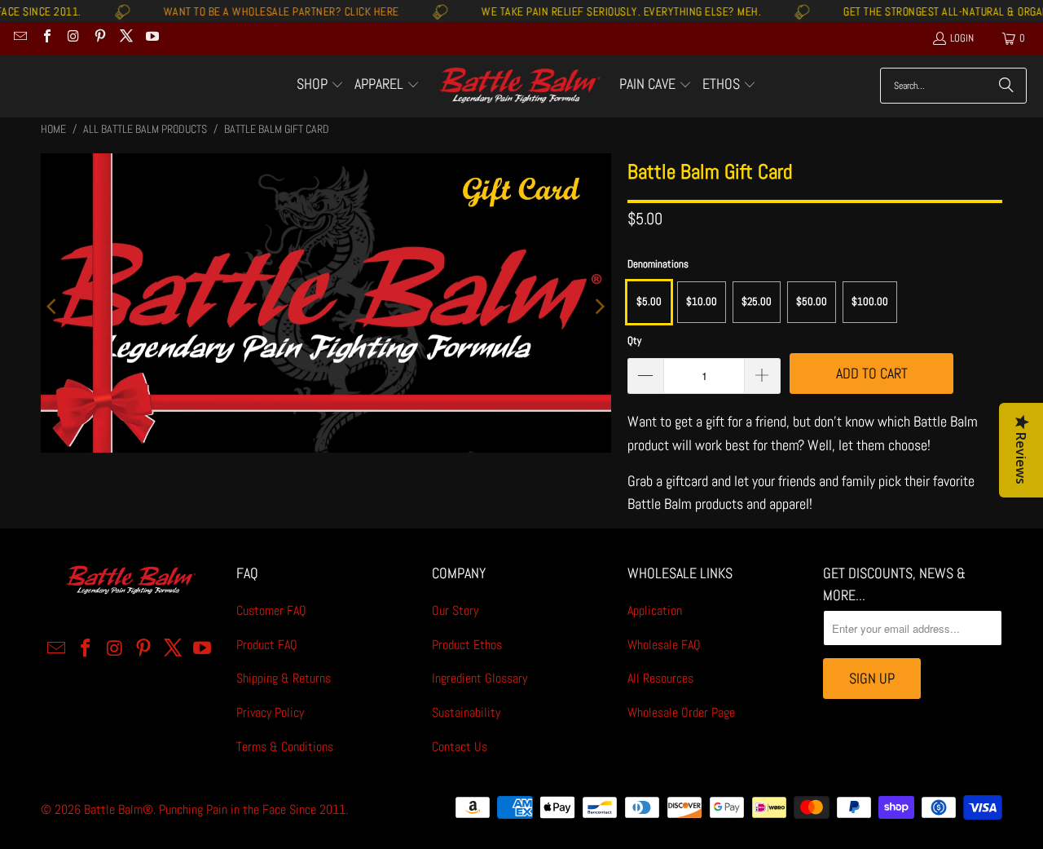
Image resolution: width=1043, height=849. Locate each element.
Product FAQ (266, 644)
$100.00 (870, 301)
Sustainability (466, 712)
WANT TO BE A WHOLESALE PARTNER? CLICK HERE (258, 11)
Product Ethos (467, 644)
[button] (320, 85)
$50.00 (811, 301)
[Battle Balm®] (519, 86)
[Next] (599, 306)
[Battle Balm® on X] (125, 38)
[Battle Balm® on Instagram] (72, 38)
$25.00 (757, 301)
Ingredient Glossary (479, 678)
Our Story (455, 610)
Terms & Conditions (284, 746)
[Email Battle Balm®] (19, 38)
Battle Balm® (118, 809)
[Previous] (53, 306)
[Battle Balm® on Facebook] (45, 38)
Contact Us (459, 746)
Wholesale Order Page (681, 712)
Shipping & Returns (283, 678)
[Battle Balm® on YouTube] (151, 38)
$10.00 (701, 301)
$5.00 (649, 301)
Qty (634, 340)
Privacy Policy (270, 712)
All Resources (660, 678)
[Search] (1006, 86)
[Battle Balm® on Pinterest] (98, 38)
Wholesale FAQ (664, 644)
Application (654, 610)
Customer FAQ (271, 610)
